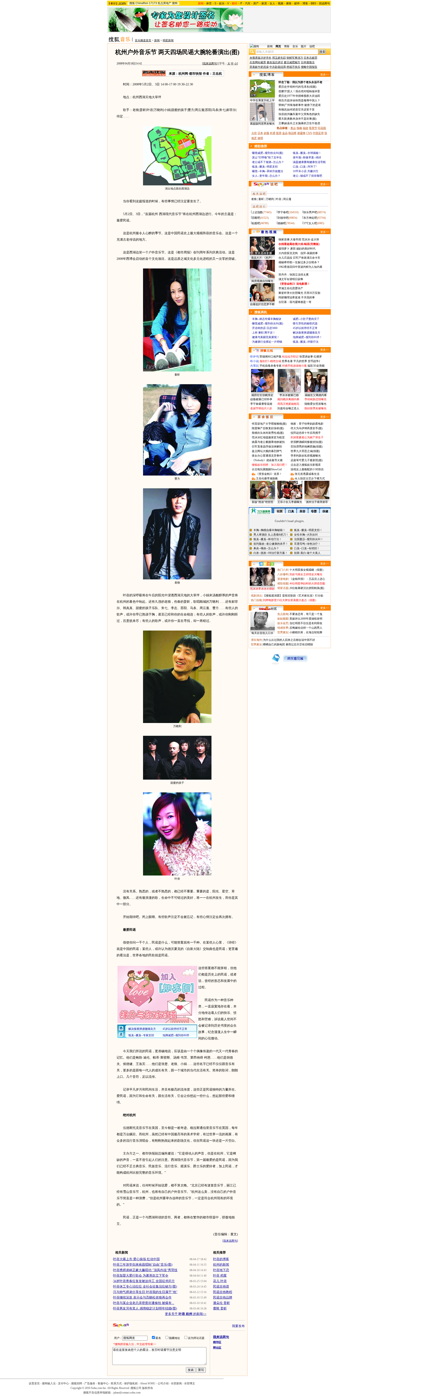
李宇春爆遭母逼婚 (261, 403)
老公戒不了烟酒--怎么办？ (268, 162)
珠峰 (299, 128)
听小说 (254, 361)
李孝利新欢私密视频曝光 (306, 455)
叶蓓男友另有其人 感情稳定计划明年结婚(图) (145, 1308)
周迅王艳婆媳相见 (288, 403)
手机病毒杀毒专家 (271, 365)
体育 (209, 3)
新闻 (157, 40)
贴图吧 (256, 223)
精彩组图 (282, 583)
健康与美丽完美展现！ (265, 337)
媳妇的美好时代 (305, 248)
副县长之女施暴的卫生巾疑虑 (302, 123)
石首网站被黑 (258, 62)
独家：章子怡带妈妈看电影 (307, 423)
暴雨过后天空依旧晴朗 (299, 644)
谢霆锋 (301, 133)
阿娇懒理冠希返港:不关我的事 (297, 297)
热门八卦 (282, 569)
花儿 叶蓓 (220, 1281)
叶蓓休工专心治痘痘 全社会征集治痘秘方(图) (145, 1286)
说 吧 (274, 184)
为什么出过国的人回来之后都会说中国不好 (289, 639)
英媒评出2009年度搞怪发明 (305, 618)
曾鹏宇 (283, 91)
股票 (279, 133)
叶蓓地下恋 (221, 1270)
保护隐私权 (131, 1383)
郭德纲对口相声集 (271, 356)
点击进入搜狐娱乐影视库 (306, 464)
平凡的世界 (300, 361)
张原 (281, 114)
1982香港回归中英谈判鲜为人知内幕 (300, 266)
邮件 (297, 3)
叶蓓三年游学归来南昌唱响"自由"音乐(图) (142, 1264)
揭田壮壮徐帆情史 (262, 395)
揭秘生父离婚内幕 (316, 395)
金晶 (285, 133)
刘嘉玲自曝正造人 (288, 408)
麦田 (293, 248)
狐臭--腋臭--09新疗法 (305, 341)
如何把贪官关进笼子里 (301, 109)
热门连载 (256, 600)
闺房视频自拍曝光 (262, 281)
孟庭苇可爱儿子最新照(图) (307, 460)
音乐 (295, 46)
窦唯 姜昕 (220, 1308)
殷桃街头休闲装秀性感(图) (268, 432)
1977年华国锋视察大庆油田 (303, 95)
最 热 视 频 (268, 232)
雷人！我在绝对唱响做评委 (303, 91)
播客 (289, 3)
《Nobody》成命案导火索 (267, 460)
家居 (264, 3)
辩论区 (217, 1347)
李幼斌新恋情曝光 (315, 399)
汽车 (247, 3)
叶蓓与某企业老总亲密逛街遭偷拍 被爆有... (143, 1303)
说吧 (312, 46)
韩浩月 (283, 100)
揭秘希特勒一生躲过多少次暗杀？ (299, 262)
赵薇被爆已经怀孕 (261, 399)
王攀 (281, 123)
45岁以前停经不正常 (305, 328)
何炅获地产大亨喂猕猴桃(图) (269, 423)
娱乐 (221, 3)
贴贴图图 (282, 618)
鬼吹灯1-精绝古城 (270, 361)
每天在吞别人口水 (262, 633)
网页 (278, 46)
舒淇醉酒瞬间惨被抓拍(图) (307, 442)
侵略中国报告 (309, 66)
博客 (305, 3)
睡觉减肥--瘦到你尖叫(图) (267, 153)
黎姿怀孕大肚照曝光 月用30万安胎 (299, 292)
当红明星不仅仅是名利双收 (305, 623)
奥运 (293, 128)
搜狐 (132, 3)
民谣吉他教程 (222, 1292)
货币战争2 (314, 361)
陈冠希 (292, 133)
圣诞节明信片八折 (261, 408)
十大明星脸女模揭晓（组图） (307, 569)
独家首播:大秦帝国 (290, 239)
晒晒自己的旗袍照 (274, 644)
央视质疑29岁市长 (260, 57)
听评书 (254, 356)
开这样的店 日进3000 (264, 328)
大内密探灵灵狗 (288, 253)
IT (241, 3)
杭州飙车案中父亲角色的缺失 (302, 114)
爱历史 (283, 86)
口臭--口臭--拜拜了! (305, 166)
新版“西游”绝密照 (262, 502)
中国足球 (318, 133)
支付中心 (63, 1383)
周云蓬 (287, 199)
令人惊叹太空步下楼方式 (310, 478)
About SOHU (147, 1383)
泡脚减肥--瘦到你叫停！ (307, 337)
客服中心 (103, 1383)
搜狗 (174, 3)
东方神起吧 (310, 217)
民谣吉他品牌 (222, 1297)
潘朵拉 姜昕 (221, 1303)
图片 (303, 46)
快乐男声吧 (310, 212)
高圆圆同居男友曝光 (262, 123)
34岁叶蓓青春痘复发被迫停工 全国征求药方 (144, 1281)
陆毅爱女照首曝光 (315, 403)
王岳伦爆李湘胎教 (267, 478)
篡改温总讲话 (275, 62)
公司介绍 (163, 1383)
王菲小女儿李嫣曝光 (289, 502)
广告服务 (89, 1383)
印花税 (322, 128)
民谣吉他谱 (221, 1286)
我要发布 (238, 1326)
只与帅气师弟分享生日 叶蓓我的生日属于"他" (145, 1292)
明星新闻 (168, 40)
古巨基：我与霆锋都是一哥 (295, 302)
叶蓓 (278, 199)
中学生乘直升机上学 (262, 100)
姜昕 (261, 199)
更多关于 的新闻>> (185, 1314)
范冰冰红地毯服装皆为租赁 (268, 437)
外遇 (272, 133)
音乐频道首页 (143, 40)
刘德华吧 (283, 217)
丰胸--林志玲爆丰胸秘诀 (266, 319)
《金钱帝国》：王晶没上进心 (307, 579)
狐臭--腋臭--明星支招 (265, 166)
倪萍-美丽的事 (309, 253)
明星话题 (282, 588)
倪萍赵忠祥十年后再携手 (306, 432)
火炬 (254, 133)
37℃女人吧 (310, 223)
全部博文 (189, 1383)
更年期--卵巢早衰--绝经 (307, 157)
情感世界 (282, 627)
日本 (260, 133)
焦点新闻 (282, 614)
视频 (280, 3)
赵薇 (266, 133)
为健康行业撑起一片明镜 (267, 341)
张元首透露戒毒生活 (307, 474)
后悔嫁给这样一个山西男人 (305, 627)
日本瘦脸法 (308, 62)
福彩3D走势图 (316, 365)
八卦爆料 (282, 574)
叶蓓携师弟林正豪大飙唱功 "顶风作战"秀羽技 (145, 1270)
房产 (256, 3)
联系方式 (116, 1383)
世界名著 (287, 361)
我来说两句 (210, 63)
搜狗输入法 (49, 1383)
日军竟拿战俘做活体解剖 (267, 446)
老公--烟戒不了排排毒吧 (307, 175)
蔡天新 (283, 118)
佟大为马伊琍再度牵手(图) (307, 428)
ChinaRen (142, 3)
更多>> (324, 74)
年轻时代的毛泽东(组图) (301, 86)
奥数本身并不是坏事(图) (301, 118)
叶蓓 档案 (220, 1275)
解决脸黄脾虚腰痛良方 (306, 332)
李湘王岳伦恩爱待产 (291, 288)
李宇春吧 (283, 212)
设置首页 (34, 1383)
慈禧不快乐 (293, 66)
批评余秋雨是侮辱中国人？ (303, 100)
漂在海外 (256, 639)
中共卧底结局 (277, 66)
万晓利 (270, 199)
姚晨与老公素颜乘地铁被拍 (268, 442)
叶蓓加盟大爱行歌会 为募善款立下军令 (140, 1275)
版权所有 (147, 1388)
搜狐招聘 (76, 1383)
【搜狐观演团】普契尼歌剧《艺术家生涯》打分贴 (293, 595)
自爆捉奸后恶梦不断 (262, 304)
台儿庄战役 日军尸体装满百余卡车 (299, 257)
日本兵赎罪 (310, 57)
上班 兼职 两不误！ (263, 332)
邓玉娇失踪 (279, 57)
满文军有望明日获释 (291, 279)
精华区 (217, 1342)
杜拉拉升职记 (290, 356)
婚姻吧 (282, 223)
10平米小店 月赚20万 (305, 171)
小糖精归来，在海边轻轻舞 (305, 632)
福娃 (305, 128)
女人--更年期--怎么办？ (266, 175)
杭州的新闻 (221, 1264)
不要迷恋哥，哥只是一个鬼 (305, 614)
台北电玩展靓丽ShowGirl (267, 469)
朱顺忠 (283, 109)
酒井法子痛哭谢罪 (317, 502)
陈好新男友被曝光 (315, 408)
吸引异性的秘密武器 (305, 323)
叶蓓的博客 (221, 1259)
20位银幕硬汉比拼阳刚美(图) (306, 588)
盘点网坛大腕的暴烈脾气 (267, 451)
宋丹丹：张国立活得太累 (294, 274)
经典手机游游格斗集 (294, 365)
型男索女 (282, 632)
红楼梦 (318, 356)
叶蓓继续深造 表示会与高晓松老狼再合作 (142, 1297)
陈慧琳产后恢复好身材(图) (268, 428)
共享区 (254, 365)
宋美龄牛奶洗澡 (259, 66)
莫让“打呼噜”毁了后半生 (267, 157)
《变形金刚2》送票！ (269, 474)
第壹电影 (282, 579)
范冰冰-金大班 (310, 239)
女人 (272, 3)
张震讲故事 (306, 356)
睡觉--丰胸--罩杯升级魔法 (267, 171)
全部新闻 (176, 1383)
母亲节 (313, 128)
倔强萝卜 (284, 248)
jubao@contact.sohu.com (127, 1392)
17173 (153, 3)
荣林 (281, 105)
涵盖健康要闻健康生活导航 (309, 162)
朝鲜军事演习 (295, 57)
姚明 (260, 138)
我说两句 (324, 3)
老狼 (254, 199)
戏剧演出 (256, 595)
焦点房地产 (164, 3)
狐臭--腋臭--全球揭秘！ (307, 153)
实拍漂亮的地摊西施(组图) (307, 446)
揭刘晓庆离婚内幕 (288, 399)
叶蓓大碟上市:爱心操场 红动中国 (136, 1259)
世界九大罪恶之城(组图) (305, 451)
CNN (309, 133)
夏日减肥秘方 (292, 62)
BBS (313, 3)
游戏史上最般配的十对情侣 (307, 469)
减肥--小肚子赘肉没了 (306, 319)
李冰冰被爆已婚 (289, 395)
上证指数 (257, 212)
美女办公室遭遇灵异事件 (267, 455)
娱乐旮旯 (282, 623)
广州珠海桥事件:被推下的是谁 (302, 105)
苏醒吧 (256, 217)
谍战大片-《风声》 (262, 257)
